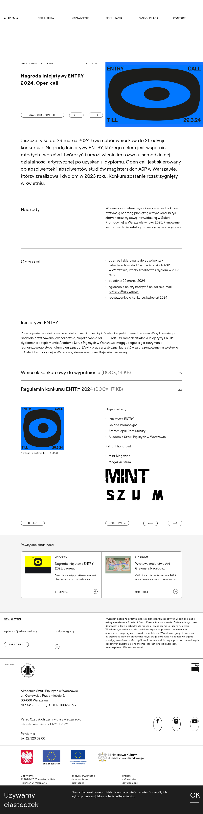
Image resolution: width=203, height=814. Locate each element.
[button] (33, 523)
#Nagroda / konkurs (42, 115)
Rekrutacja (114, 18)
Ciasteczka (78, 782)
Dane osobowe (80, 779)
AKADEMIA (11, 18)
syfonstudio (129, 779)
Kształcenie (80, 18)
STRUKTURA (46, 18)
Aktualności (46, 63)
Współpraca (148, 18)
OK (194, 794)
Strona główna (29, 63)
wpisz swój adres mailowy (20, 631)
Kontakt (179, 18)
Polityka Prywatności (84, 775)
